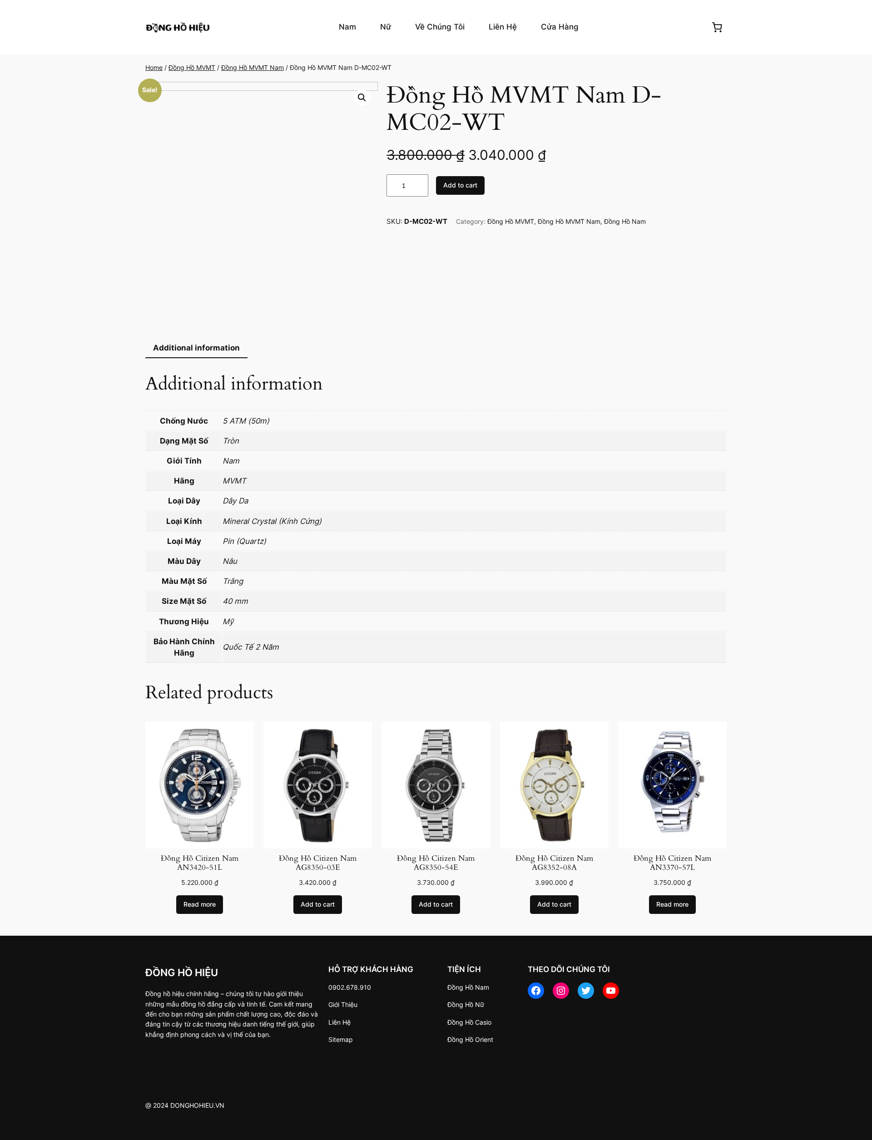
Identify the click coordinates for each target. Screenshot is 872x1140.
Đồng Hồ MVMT (191, 67)
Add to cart (460, 185)
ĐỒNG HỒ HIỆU (181, 972)
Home (154, 67)
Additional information (196, 347)
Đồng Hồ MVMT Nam (252, 67)
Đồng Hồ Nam (625, 221)
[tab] (196, 348)
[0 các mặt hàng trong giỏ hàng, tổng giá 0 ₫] (717, 26)
